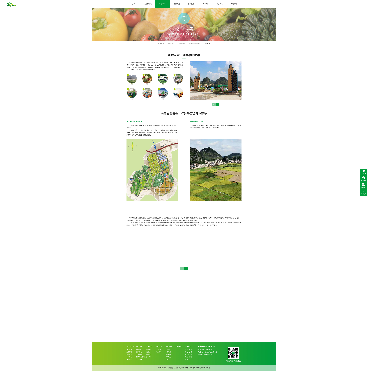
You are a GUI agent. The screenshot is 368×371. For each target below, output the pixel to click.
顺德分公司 (188, 357)
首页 (133, 4)
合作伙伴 (205, 4)
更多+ (167, 359)
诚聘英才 (129, 359)
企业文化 (129, 357)
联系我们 (234, 4)
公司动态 (158, 349)
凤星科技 (192, 368)
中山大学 (168, 349)
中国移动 (168, 354)
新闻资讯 (191, 4)
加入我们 (220, 4)
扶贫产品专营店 (194, 43)
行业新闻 (158, 352)
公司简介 (129, 349)
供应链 (148, 352)
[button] (217, 104)
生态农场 (207, 43)
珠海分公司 (188, 352)
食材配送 (161, 43)
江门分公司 (188, 354)
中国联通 (168, 352)
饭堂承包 (171, 43)
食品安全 (148, 354)
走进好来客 (148, 4)
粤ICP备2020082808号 (203, 368)
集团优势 (177, 4)
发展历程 (129, 352)
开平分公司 (188, 349)
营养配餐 (182, 43)
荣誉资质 (129, 354)
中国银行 (168, 357)
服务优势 (148, 357)
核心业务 (162, 4)
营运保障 (148, 349)
